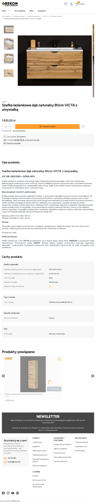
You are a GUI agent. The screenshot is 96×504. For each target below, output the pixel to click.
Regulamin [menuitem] (42, 11)
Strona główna (6, 16)
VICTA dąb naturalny (55, 16)
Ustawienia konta (81, 446)
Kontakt (35, 476)
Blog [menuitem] (31, 11)
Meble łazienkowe (19, 16)
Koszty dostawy (59, 453)
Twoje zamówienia (81, 442)
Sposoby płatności (60, 461)
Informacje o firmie (39, 480)
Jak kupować (37, 442)
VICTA (44, 16)
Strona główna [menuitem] (19, 11)
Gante (4, 102)
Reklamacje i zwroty (40, 451)
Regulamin (36, 446)
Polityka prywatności (40, 455)
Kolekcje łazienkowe (33, 16)
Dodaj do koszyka (48, 126)
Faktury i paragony (60, 449)
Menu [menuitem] (4, 11)
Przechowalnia (80, 451)
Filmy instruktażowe (40, 466)
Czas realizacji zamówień (62, 457)
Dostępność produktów (62, 444)
